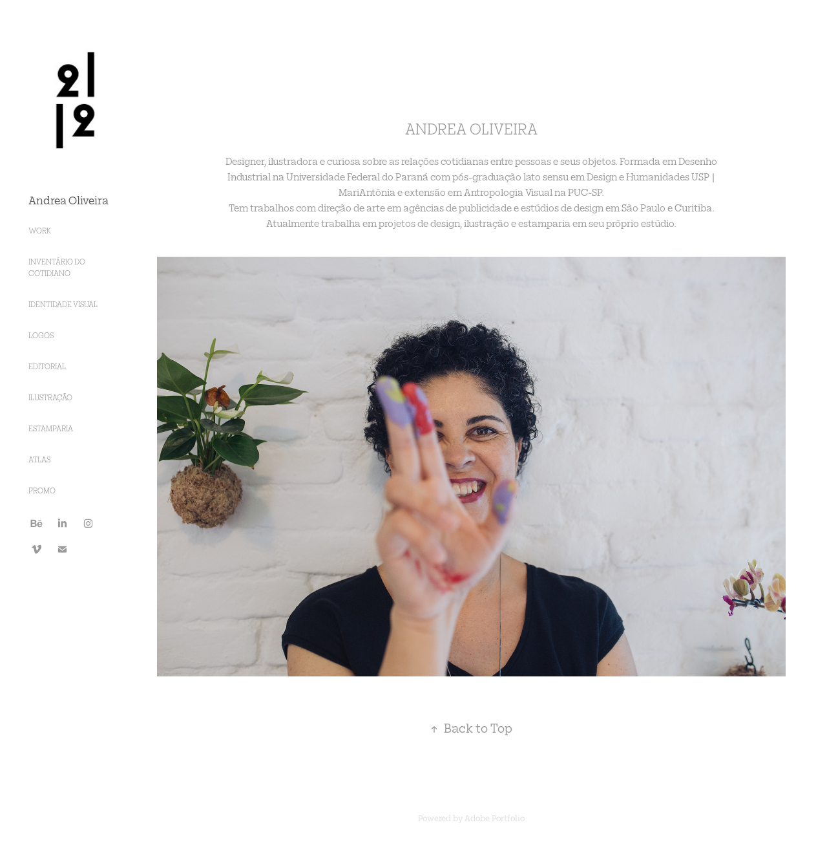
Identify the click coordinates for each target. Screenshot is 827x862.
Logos (41, 335)
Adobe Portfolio (495, 818)
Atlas (39, 459)
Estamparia (50, 428)
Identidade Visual (63, 304)
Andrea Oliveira (68, 200)
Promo (42, 490)
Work (39, 230)
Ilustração (50, 397)
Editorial (47, 366)
